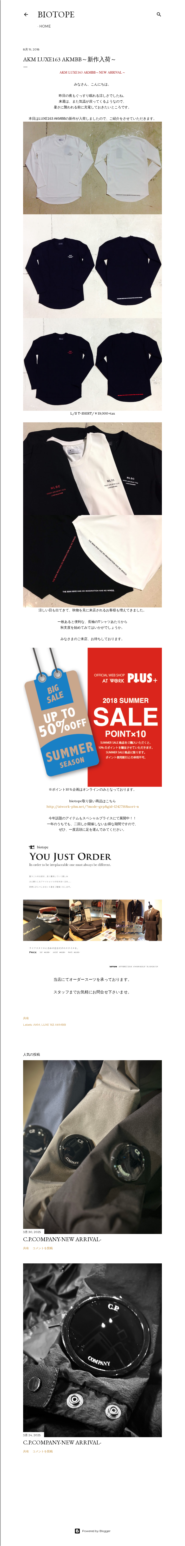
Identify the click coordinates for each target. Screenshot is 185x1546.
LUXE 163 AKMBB (53, 1024)
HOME (45, 26)
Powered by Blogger (96, 1531)
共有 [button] (26, 1018)
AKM (36, 1024)
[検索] (159, 13)
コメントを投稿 (43, 1248)
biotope (56, 14)
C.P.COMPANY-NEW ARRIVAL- (62, 1239)
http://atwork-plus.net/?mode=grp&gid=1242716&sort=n (92, 806)
